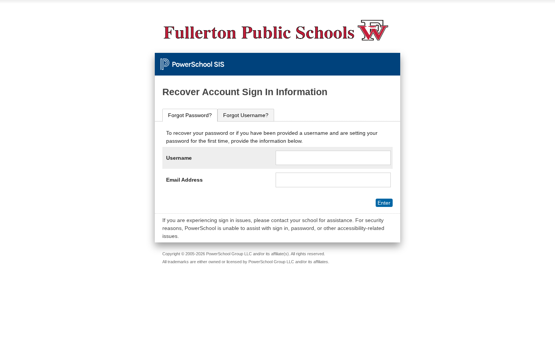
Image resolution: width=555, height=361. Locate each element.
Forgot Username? (245, 115)
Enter (384, 203)
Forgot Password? (190, 115)
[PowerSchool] (277, 60)
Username (179, 158)
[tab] (189, 115)
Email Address (184, 180)
